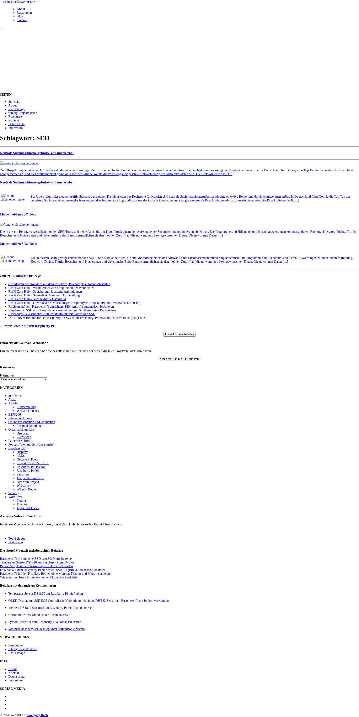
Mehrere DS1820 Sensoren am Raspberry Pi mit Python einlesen (50, 607)
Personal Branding (29, 425)
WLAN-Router (27, 489)
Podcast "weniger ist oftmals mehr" (31, 444)
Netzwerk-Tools (27, 459)
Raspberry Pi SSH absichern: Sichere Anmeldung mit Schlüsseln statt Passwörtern (62, 310)
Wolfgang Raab (37, 715)
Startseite (14, 101)
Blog (20, 16)
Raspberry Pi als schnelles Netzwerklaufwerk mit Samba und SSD (51, 314)
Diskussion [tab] (15, 542)
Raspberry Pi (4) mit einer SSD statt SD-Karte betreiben (36, 558)
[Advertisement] (179, 60)
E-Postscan (24, 437)
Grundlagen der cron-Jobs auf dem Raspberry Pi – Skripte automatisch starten (59, 284)
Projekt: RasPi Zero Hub (33, 463)
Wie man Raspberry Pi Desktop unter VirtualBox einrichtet (38, 577)
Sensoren (23, 474)
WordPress (15, 497)
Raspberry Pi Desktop (31, 467)
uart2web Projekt (28, 482)
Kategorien (7, 375)
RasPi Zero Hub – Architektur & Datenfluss (37, 299)
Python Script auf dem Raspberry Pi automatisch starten (36, 566)
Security (13, 493)
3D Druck (15, 396)
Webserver (24, 485)
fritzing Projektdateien (22, 113)
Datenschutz (16, 124)
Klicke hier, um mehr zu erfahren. (179, 358)
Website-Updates (28, 410)
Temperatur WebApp (30, 478)
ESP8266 (14, 414)
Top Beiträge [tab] (16, 538)
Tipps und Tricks (28, 508)
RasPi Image (16, 109)
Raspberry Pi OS (28, 470)
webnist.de (9, 2)
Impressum (15, 128)
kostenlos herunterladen (179, 334)
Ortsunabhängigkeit (21, 429)
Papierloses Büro (19, 440)
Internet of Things (20, 418)
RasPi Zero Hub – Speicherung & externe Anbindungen (45, 291)
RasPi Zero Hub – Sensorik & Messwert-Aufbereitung (44, 295)
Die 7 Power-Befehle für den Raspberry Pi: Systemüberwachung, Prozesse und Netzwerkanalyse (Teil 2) (77, 317)
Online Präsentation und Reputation (31, 422)
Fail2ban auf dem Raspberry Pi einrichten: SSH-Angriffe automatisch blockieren (61, 306)
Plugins (21, 500)
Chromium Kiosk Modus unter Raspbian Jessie (39, 615)
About (21, 9)
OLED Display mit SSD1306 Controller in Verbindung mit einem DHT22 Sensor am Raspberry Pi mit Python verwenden (88, 600)
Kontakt (22, 20)
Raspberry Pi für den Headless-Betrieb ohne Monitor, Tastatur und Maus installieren (55, 573)
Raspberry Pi (16, 448)
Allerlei (13, 403)
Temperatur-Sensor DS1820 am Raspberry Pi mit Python (37, 562)
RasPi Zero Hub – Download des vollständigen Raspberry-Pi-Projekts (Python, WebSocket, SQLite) (74, 303)
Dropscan (23, 433)
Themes (22, 504)
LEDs (21, 455)
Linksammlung (26, 407)
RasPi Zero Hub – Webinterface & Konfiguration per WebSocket (51, 288)
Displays (22, 452)
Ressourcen (24, 12)
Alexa (12, 399)
